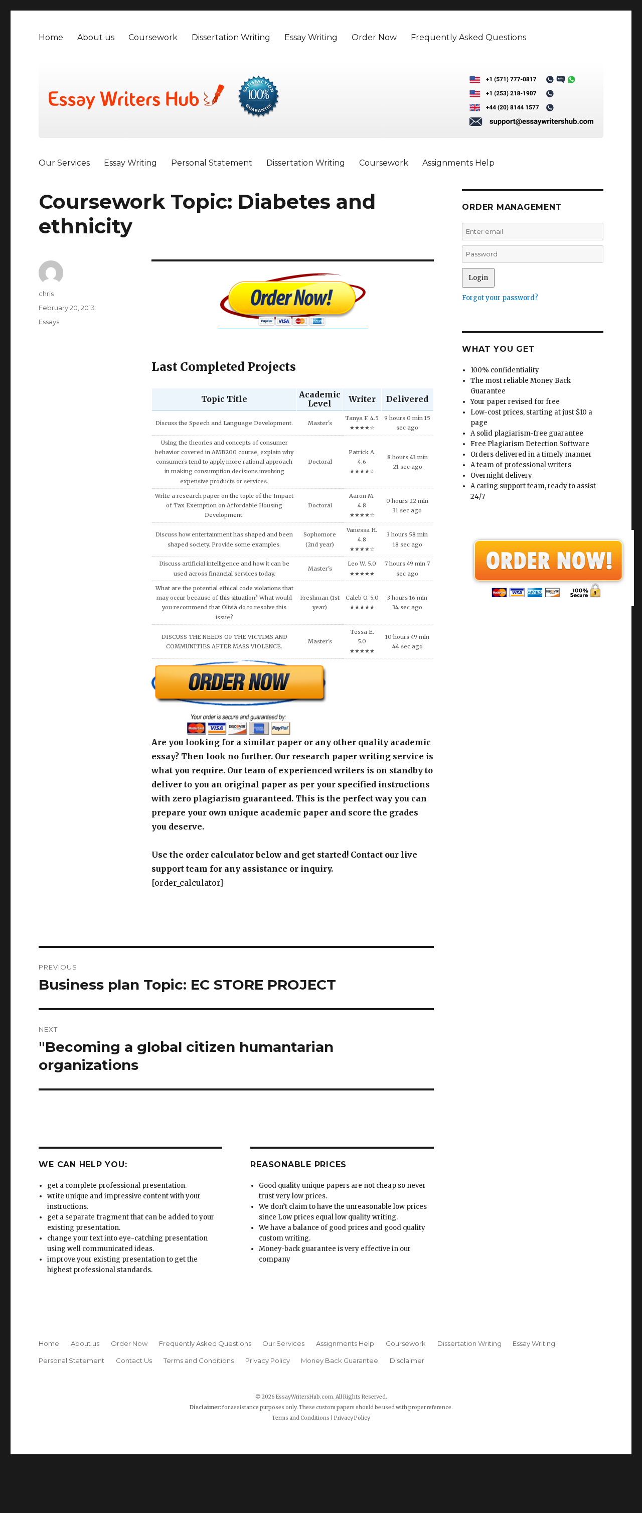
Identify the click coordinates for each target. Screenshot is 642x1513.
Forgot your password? (500, 298)
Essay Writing (311, 37)
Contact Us (134, 1360)
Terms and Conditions (199, 1360)
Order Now (374, 37)
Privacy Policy (267, 1360)
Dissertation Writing (231, 37)
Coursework (153, 37)
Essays (49, 322)
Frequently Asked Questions (468, 37)
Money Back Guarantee (339, 1360)
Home (51, 37)
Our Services (64, 163)
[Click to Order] (292, 697)
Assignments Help (458, 163)
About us (95, 37)
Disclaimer (407, 1360)
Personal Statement (211, 163)
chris (46, 294)
